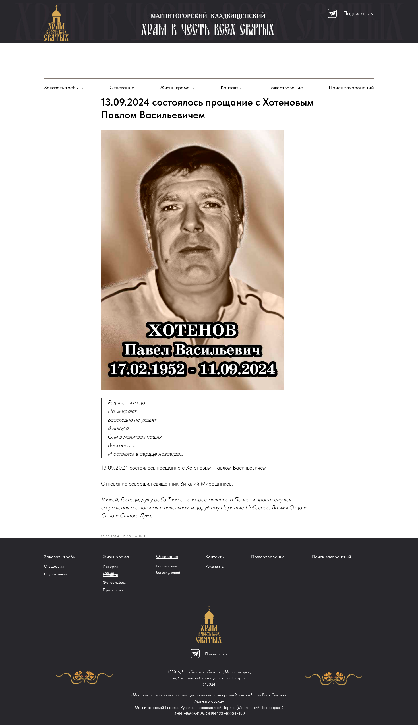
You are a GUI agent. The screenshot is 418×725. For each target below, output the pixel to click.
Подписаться (358, 13)
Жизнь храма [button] (175, 87)
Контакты (231, 87)
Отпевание (121, 87)
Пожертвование (285, 87)
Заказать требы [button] (62, 87)
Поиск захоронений (351, 87)
